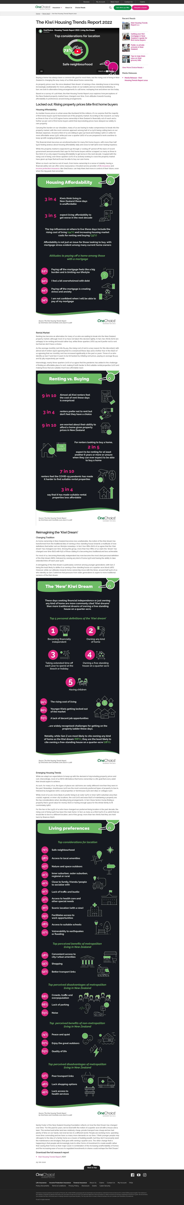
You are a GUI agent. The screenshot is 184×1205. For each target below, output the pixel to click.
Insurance (56, 8)
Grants (94, 1186)
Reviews (86, 2)
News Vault (115, 2)
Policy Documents (42, 1186)
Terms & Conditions (59, 1186)
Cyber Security (105, 1186)
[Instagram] (144, 1175)
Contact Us (129, 2)
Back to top (92, 1168)
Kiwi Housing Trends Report (49, 1157)
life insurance (104, 166)
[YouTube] (138, 1175)
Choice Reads (80, 8)
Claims (142, 2)
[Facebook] (132, 1175)
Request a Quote (140, 8)
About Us (68, 8)
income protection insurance (48, 168)
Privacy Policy (74, 1186)
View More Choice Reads (132, 67)
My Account (100, 2)
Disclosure (85, 1186)
